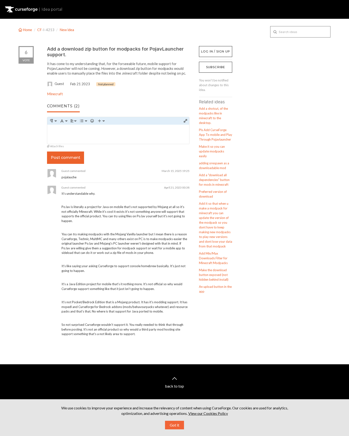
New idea (67, 30)
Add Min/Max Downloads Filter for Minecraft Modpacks (213, 258)
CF (39, 30)
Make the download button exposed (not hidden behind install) (213, 274)
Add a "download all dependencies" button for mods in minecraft (214, 179)
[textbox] (118, 134)
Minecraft (55, 94)
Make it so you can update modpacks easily (212, 151)
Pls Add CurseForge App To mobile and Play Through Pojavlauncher (215, 134)
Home (27, 30)
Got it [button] (174, 425)
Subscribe (215, 67)
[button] (53, 121)
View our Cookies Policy (208, 413)
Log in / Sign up (211, 48)
